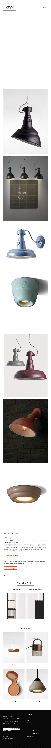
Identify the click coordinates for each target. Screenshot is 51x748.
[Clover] (14, 684)
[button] (12, 597)
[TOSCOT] (9, 7)
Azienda (28, 718)
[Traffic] (14, 647)
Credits (41, 747)
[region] (16, 606)
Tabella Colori (25, 583)
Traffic (14, 665)
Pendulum (37, 701)
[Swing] (37, 647)
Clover (14, 701)
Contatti (28, 722)
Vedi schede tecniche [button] (12, 555)
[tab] (25, 583)
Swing (37, 665)
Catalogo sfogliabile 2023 (32, 733)
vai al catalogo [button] (10, 568)
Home (5, 533)
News (27, 720)
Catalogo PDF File (30, 736)
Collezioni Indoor (10, 533)
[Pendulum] (37, 684)
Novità (6, 736)
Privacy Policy (29, 725)
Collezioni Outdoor (9, 740)
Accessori (7, 733)
